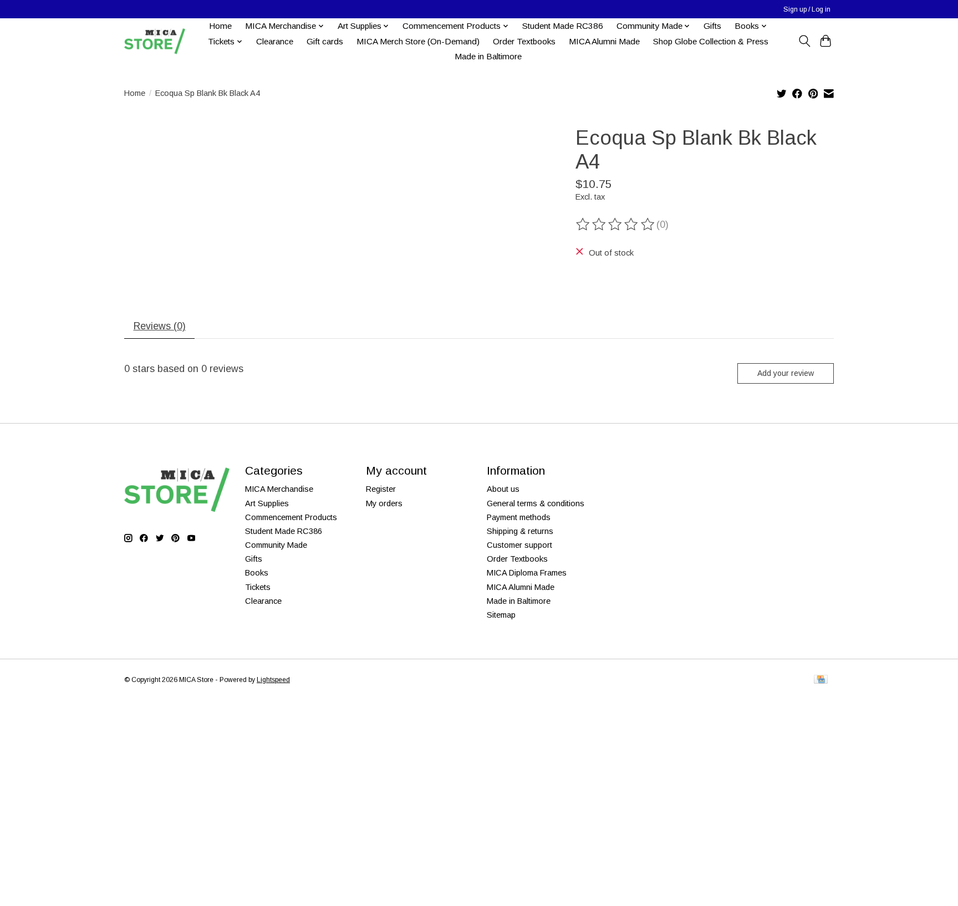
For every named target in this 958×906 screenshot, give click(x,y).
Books (256, 572)
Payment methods (519, 517)
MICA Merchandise (279, 489)
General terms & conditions (535, 503)
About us (503, 489)
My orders (384, 503)
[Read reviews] (615, 224)
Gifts (712, 25)
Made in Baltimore (488, 56)
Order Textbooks (524, 41)
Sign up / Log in (806, 9)
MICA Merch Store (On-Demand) (418, 41)
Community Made (276, 545)
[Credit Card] (821, 680)
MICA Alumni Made (604, 41)
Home (220, 25)
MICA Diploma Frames (527, 572)
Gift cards (325, 41)
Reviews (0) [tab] (160, 326)
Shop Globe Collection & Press (710, 41)
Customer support (519, 545)
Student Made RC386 (562, 25)
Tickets (258, 587)
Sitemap (501, 614)
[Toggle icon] (804, 41)
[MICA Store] (154, 41)
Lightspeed (273, 680)
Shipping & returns (520, 531)
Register (381, 489)
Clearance (274, 41)
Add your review (785, 373)
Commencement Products (291, 517)
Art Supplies (267, 503)
